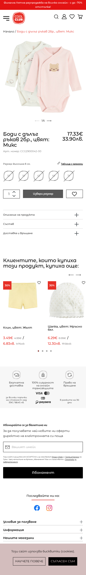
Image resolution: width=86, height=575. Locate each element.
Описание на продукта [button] (19, 214)
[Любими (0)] (72, 18)
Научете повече (29, 561)
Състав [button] (8, 223)
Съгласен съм (63, 561)
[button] (38, 351)
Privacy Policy (57, 457)
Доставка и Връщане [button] (18, 233)
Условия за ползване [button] (20, 522)
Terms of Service (72, 457)
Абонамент (43, 473)
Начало (8, 31)
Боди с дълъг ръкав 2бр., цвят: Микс (45, 31)
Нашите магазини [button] (18, 538)
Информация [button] (13, 530)
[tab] (43, 214)
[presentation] (71, 275)
